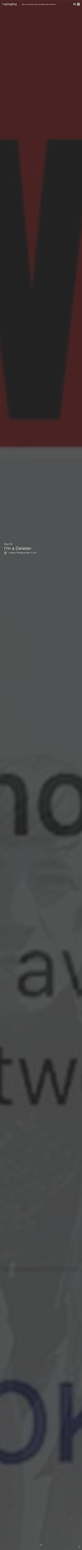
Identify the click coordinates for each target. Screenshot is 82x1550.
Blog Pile (8, 544)
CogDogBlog (9, 4)
